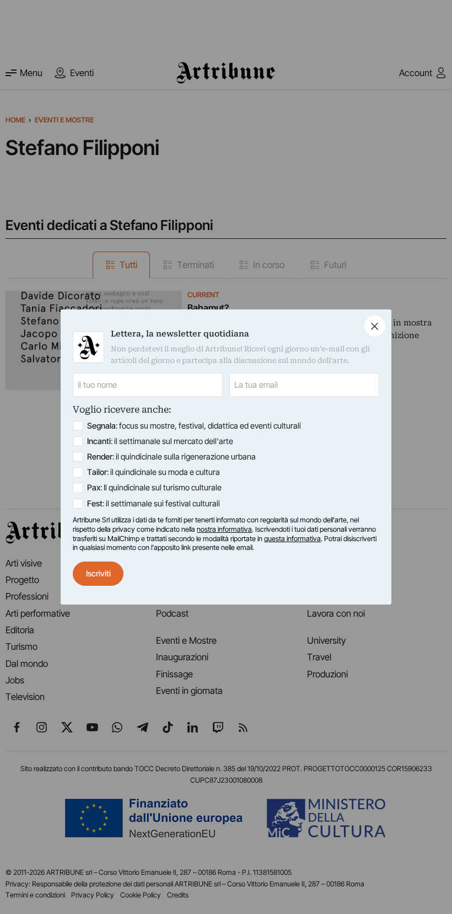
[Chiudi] (374, 326)
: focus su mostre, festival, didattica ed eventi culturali (194, 426)
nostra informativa (224, 529)
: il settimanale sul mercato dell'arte (160, 441)
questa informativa (292, 538)
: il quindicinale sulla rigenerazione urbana (171, 457)
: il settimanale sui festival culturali (153, 504)
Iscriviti (98, 574)
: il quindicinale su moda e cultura (153, 472)
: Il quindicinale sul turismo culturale (154, 488)
